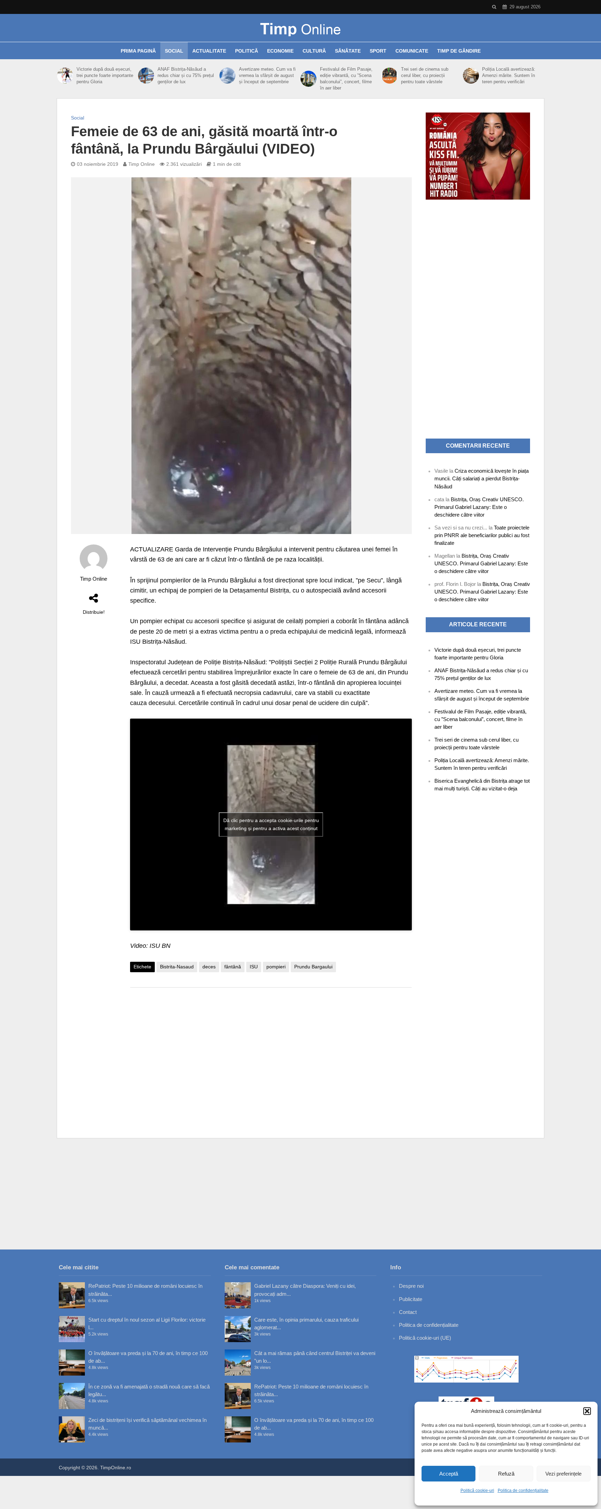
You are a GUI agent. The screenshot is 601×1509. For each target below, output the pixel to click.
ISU (254, 966)
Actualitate (209, 51)
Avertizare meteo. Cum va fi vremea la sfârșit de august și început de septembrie (267, 75)
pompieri (276, 966)
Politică (246, 51)
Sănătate (348, 51)
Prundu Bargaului (313, 966)
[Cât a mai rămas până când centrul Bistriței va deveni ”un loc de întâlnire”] (238, 1362)
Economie (280, 51)
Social (174, 51)
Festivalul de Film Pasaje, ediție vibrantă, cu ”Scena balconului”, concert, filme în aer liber (346, 79)
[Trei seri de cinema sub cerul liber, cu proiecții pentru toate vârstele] (390, 76)
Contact (408, 1312)
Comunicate (411, 51)
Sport (378, 51)
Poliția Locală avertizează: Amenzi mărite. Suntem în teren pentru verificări (508, 75)
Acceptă (448, 1474)
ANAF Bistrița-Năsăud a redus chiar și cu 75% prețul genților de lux (186, 75)
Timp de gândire (459, 51)
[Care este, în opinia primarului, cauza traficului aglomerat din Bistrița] (238, 1329)
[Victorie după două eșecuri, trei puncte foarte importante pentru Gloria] (65, 76)
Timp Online (141, 164)
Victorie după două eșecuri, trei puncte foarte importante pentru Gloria (105, 75)
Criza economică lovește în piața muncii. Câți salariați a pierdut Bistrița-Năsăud (481, 478)
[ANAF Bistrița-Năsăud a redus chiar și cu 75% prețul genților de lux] (146, 76)
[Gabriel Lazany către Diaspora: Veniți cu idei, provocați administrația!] (238, 1295)
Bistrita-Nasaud (177, 966)
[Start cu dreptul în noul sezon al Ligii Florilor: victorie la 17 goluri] (72, 1329)
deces (209, 966)
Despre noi (411, 1286)
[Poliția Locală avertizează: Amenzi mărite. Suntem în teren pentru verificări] (471, 76)
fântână (232, 966)
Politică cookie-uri (477, 1490)
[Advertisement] (271, 1048)
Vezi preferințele (563, 1474)
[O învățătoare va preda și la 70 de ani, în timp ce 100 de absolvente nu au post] (72, 1362)
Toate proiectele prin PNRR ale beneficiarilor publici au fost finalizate (481, 535)
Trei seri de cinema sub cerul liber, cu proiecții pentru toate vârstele (424, 75)
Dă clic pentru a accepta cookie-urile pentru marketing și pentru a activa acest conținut (271, 824)
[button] (587, 1411)
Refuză (506, 1474)
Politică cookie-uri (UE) (425, 1338)
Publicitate (410, 1299)
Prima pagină (138, 51)
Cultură (314, 51)
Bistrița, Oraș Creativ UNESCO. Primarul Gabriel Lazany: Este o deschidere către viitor (479, 507)
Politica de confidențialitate (523, 1490)
